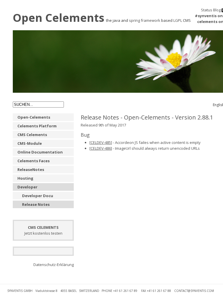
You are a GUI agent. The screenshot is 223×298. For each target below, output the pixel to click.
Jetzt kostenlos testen (43, 233)
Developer (27, 187)
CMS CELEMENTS (43, 227)
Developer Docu (37, 195)
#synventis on (209, 15)
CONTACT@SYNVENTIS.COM (194, 291)
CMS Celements (32, 134)
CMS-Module (29, 143)
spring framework (144, 20)
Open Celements (58, 17)
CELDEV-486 (101, 148)
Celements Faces (33, 160)
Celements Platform (37, 126)
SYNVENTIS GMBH (20, 291)
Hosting (25, 178)
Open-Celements (33, 117)
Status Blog (211, 10)
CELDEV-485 (101, 142)
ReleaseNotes (30, 169)
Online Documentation (40, 152)
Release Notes (36, 204)
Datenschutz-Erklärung (53, 264)
